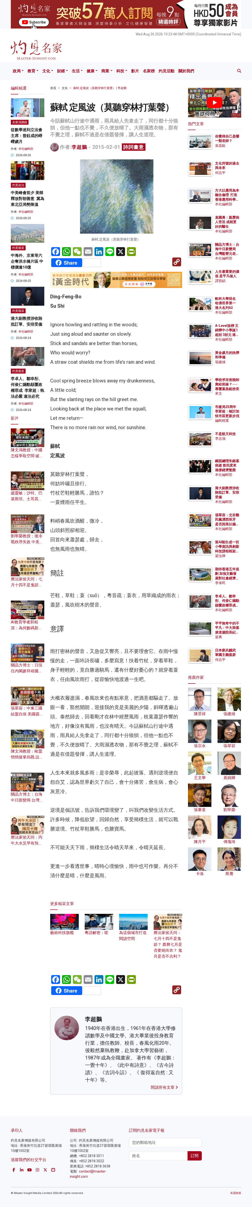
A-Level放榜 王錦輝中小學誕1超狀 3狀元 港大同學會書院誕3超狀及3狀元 (227, 335)
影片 (135, 71)
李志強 (220, 438)
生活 (76, 71)
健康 (90, 71)
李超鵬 (79, 147)
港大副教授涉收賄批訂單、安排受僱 (227, 492)
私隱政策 (235, 1193)
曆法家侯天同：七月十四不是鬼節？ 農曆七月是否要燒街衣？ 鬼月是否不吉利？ (168, 944)
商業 (105, 71)
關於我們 (186, 71)
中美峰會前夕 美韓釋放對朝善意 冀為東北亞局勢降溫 (27, 198)
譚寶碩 (220, 281)
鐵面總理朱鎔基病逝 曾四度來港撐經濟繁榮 (227, 465)
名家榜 (149, 71)
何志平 (220, 173)
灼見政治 (18, 185)
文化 (46, 71)
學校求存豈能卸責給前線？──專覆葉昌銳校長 (227, 384)
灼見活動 (166, 71)
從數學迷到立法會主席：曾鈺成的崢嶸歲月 (26, 135)
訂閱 (195, 1155)
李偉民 (220, 583)
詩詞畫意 (133, 147)
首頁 (53, 88)
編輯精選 (222, 420)
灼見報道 (18, 248)
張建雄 (220, 362)
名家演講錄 (19, 122)
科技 (120, 71)
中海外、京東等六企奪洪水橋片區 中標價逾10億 (27, 261)
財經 (61, 71)
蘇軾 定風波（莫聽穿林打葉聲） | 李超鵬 (99, 88)
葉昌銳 (220, 146)
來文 (218, 393)
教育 (31, 71)
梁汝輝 (220, 556)
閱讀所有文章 (163, 1087)
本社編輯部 (25, 149)
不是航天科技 (225, 434)
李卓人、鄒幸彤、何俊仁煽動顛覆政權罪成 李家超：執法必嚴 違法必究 (227, 605)
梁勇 (218, 637)
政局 (17, 71)
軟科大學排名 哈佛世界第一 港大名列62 (225, 303)
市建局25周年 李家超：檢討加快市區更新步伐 (227, 411)
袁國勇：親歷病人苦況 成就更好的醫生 (227, 221)
